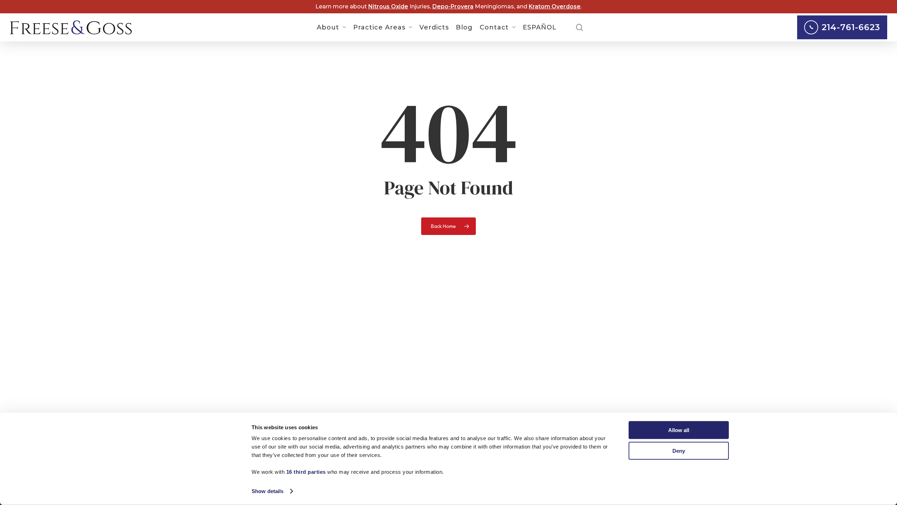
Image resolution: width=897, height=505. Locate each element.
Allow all (678, 430)
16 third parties (306, 472)
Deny (678, 450)
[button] (884, 3)
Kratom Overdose (555, 6)
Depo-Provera (452, 6)
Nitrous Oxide (388, 6)
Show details (267, 491)
